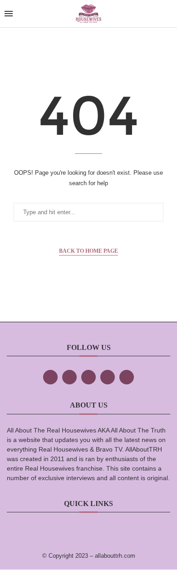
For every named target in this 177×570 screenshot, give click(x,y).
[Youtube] (126, 377)
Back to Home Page (88, 251)
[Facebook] (50, 377)
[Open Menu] (9, 14)
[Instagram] (88, 377)
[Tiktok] (107, 377)
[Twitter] (69, 377)
